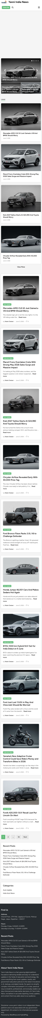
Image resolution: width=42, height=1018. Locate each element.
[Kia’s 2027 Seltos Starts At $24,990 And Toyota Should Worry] (21, 198)
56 (19, 837)
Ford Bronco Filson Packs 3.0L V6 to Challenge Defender (20, 960)
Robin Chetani (9, 321)
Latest (3, 99)
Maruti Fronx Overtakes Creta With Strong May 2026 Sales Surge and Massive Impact (19, 365)
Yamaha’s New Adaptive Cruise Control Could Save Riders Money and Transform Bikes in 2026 (20, 759)
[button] (31, 60)
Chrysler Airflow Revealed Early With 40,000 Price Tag (20, 957)
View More (21, 267)
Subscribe (6, 7)
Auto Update (7, 304)
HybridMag (24, 1015)
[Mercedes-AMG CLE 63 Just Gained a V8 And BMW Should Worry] (21, 70)
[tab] (3, 99)
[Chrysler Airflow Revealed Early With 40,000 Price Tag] (21, 239)
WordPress (13, 1015)
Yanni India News (18, 2)
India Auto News (8, 358)
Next (25, 837)
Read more (22, 317)
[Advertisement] (21, 32)
